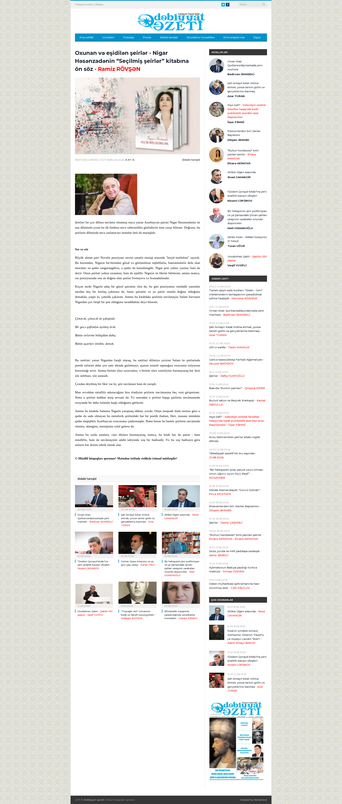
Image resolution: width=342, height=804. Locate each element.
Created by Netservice (253, 799)
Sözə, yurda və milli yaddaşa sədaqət (235, 553)
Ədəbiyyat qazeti (94, 799)
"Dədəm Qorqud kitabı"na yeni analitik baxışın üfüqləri (94, 565)
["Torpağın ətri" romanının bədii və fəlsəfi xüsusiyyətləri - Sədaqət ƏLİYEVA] (137, 594)
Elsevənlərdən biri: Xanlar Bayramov (243, 133)
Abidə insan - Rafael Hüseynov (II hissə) (247, 239)
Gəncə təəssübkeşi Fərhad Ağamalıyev (236, 361)
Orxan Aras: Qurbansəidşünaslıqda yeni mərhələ (95, 518)
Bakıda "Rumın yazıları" (237, 388)
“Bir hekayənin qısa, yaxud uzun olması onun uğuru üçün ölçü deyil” (236, 473)
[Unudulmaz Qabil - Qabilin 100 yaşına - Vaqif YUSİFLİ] (94, 594)
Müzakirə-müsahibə (200, 37)
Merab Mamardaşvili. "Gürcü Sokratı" (235, 492)
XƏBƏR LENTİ (220, 278)
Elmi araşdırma (233, 37)
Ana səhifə (86, 37)
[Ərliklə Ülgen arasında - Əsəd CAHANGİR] (181, 498)
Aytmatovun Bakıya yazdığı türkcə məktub (233, 569)
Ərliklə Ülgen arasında (241, 172)
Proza (147, 37)
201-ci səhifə (229, 347)
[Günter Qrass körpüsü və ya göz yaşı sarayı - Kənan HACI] (137, 544)
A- (133, 159)
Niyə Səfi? (246, 111)
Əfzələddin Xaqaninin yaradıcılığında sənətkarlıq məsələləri (180, 615)
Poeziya (128, 37)
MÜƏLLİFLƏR (219, 52)
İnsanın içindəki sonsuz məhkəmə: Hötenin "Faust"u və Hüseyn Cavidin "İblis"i (245, 637)
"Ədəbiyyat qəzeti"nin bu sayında (232, 455)
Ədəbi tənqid (169, 37)
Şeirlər (227, 376)
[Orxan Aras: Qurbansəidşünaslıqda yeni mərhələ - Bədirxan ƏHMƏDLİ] (94, 498)
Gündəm (108, 37)
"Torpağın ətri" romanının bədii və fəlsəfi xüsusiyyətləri (138, 615)
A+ (129, 159)
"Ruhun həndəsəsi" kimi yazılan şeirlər (242, 154)
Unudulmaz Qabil (247, 258)
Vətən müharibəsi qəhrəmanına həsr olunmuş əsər (234, 586)
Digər (257, 37)
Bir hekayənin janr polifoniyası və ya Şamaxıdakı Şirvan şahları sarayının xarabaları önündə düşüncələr (181, 568)
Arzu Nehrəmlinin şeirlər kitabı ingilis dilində (234, 439)
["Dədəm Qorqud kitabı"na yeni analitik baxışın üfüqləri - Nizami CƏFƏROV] (94, 544)
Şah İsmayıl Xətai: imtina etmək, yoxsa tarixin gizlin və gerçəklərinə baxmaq (246, 87)
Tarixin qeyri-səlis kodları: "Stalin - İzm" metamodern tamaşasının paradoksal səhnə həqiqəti (235, 294)
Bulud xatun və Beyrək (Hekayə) (237, 402)
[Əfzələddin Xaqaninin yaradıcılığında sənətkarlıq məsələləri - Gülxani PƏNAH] (181, 594)
